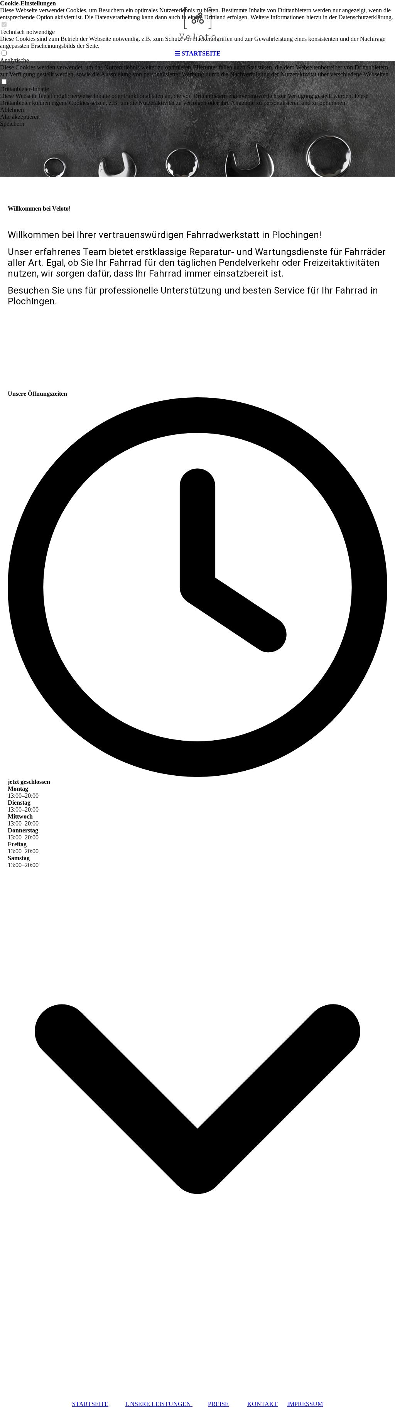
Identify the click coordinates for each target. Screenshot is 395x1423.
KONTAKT (262, 1404)
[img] (197, 23)
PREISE (218, 1404)
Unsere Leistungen (158, 1404)
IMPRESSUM (305, 1404)
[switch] (4, 82)
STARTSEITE (90, 1404)
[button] (197, 109)
